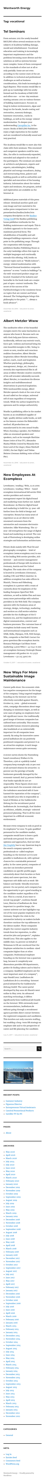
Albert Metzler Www (20, 321)
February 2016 (12, 1319)
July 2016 (10, 1306)
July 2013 (10, 1390)
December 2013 (13, 1374)
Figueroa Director (14, 1104)
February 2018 (12, 1252)
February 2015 (12, 1329)
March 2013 (11, 1403)
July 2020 (10, 1165)
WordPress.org (12, 1464)
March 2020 (11, 1177)
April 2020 (10, 1174)
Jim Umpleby (9, 845)
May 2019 (10, 1210)
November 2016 (13, 1297)
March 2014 (11, 1364)
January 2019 (12, 1216)
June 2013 (10, 1393)
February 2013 (12, 1406)
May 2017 (10, 1281)
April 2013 (10, 1400)
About (8, 1133)
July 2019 (10, 1203)
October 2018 (12, 1226)
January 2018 (12, 1255)
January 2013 (11, 1410)
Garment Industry (14, 1101)
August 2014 (11, 1348)
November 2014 (13, 1339)
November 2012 (13, 1416)
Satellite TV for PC (14, 1114)
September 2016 (13, 1303)
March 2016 (11, 1316)
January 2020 (12, 1184)
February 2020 (12, 1181)
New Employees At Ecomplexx (19, 477)
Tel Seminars (14, 31)
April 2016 (10, 1313)
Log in (9, 1454)
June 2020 (10, 1168)
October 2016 (12, 1300)
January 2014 (12, 1371)
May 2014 (10, 1358)
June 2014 (10, 1355)
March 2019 (11, 1213)
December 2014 (13, 1335)
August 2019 (11, 1200)
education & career (27, 309)
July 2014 (10, 1352)
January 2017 (11, 1290)
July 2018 (10, 1236)
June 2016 (10, 1310)
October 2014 (12, 1342)
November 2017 (13, 1261)
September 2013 (13, 1384)
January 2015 (12, 1332)
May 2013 (10, 1397)
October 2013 (12, 1381)
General (9, 1435)
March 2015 (11, 1326)
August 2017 (11, 1271)
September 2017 (13, 1268)
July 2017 (10, 1274)
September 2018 (13, 1229)
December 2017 (13, 1258)
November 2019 (13, 1190)
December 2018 (13, 1219)
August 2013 (11, 1387)
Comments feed (13, 1461)
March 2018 (11, 1248)
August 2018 (11, 1232)
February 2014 (12, 1368)
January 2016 (12, 1323)
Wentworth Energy (16, 8)
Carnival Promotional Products (20, 1110)
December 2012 (13, 1413)
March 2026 (11, 1158)
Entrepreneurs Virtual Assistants (21, 1107)
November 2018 (13, 1223)
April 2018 (10, 1245)
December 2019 (13, 1187)
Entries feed (11, 1457)
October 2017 (12, 1265)
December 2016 (13, 1294)
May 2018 (10, 1242)
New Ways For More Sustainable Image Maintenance (20, 676)
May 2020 (10, 1171)
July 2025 (10, 1161)
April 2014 (10, 1361)
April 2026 (10, 1155)
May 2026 (10, 1152)
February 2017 (12, 1287)
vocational (7, 311)
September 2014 (13, 1345)
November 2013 (13, 1377)
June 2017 (10, 1277)
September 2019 (13, 1197)
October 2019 (12, 1194)
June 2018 (10, 1239)
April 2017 (10, 1284)
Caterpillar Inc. (24, 125)
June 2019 (10, 1207)
